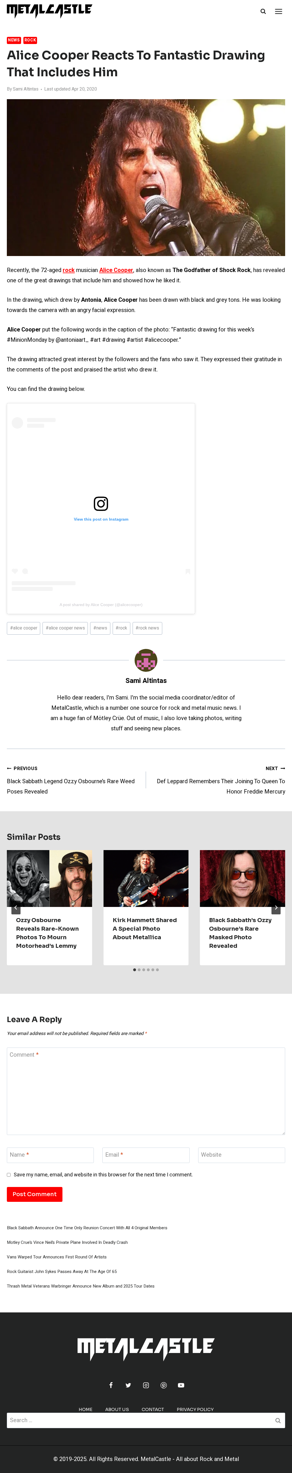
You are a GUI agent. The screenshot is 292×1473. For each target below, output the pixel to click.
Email (114, 1155)
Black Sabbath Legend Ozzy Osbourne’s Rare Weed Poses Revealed (71, 780)
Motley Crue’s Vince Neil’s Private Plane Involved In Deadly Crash (67, 1242)
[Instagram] (146, 1385)
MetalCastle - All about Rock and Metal (190, 1459)
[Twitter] (128, 1385)
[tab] (134, 969)
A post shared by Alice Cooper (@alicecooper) (101, 604)
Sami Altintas (25, 89)
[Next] (276, 907)
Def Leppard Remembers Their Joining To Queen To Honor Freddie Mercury (221, 780)
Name (19, 1155)
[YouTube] (181, 1385)
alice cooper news (65, 628)
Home (85, 1409)
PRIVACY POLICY (195, 1409)
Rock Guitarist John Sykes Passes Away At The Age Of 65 (62, 1271)
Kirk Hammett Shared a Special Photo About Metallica (145, 929)
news (100, 628)
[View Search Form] (263, 11)
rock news (147, 628)
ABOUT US (117, 1409)
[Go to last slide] (16, 907)
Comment (24, 1055)
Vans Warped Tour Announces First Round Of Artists (57, 1257)
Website (211, 1155)
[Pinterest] (163, 1385)
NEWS (14, 40)
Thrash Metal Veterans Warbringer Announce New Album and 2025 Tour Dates (81, 1286)
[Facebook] (111, 1385)
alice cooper (23, 628)
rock (121, 628)
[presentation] (49, 878)
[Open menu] (278, 11)
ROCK (30, 40)
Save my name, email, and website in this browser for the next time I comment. (103, 1175)
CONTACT (153, 1409)
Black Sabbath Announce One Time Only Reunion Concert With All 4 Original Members (87, 1228)
